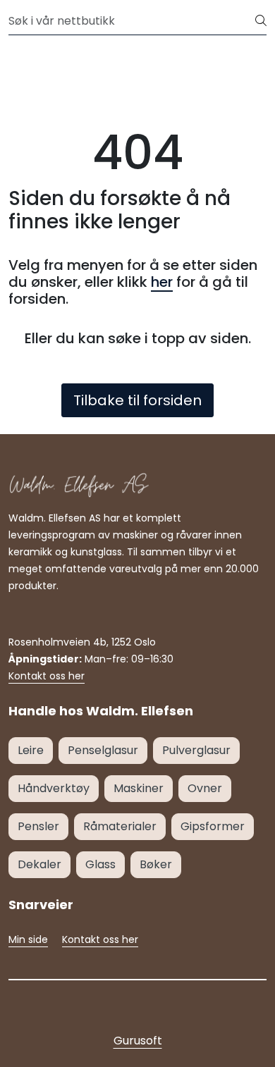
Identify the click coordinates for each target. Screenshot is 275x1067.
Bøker (156, 864)
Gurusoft (138, 1040)
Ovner (205, 788)
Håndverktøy (54, 788)
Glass (100, 864)
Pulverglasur (196, 750)
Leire (31, 750)
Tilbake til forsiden (137, 400)
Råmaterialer (120, 826)
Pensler (38, 826)
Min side (28, 939)
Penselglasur (103, 750)
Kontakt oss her (46, 676)
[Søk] (261, 21)
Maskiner (139, 788)
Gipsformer (213, 826)
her (162, 282)
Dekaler (39, 864)
